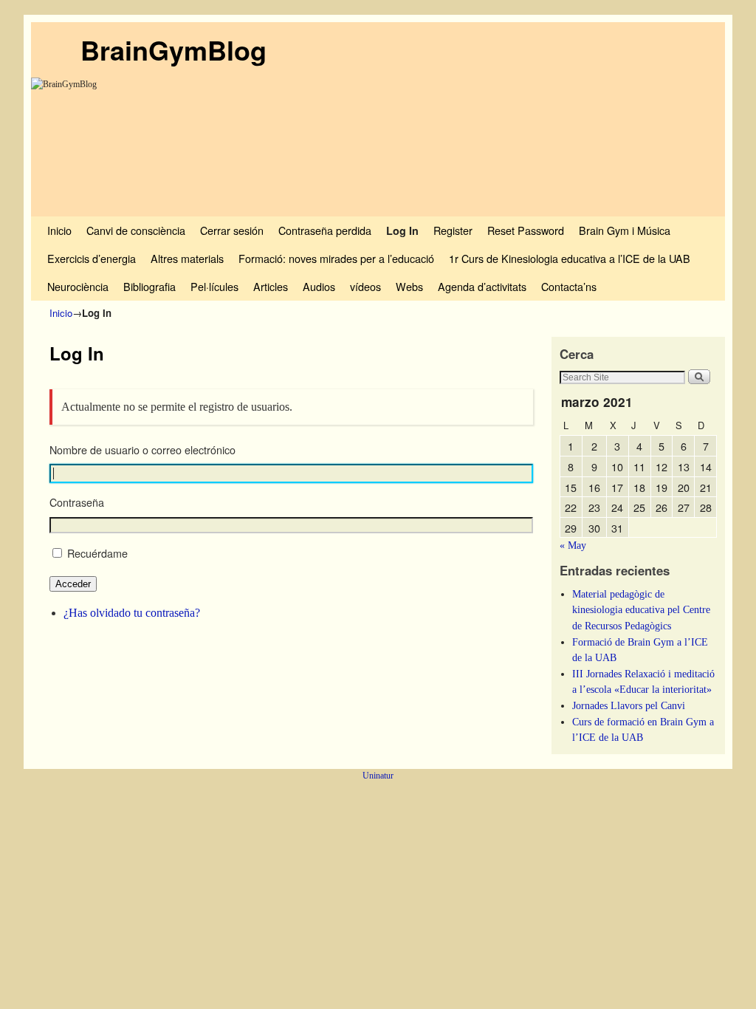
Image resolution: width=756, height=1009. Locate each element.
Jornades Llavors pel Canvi (628, 705)
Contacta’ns (569, 286)
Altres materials (187, 258)
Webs (409, 286)
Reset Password (525, 230)
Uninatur (378, 775)
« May (573, 545)
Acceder (73, 583)
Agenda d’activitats (482, 286)
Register (452, 230)
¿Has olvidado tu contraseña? (131, 612)
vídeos (365, 286)
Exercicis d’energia (91, 258)
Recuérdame (97, 553)
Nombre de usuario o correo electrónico (142, 449)
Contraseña (76, 502)
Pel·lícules (214, 286)
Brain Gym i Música (624, 230)
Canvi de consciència (135, 230)
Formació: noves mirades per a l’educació (336, 258)
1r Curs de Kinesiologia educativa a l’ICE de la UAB (569, 258)
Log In (402, 230)
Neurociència (78, 286)
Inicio (59, 230)
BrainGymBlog (173, 49)
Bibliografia (149, 286)
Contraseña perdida (324, 230)
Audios (319, 286)
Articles (270, 286)
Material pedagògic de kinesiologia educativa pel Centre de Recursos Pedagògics (641, 610)
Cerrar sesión (232, 230)
